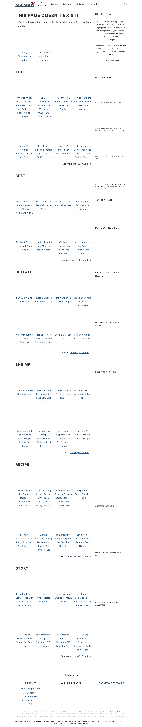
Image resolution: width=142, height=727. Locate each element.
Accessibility (30, 700)
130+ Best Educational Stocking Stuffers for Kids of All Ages (82, 642)
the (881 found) (81, 164)
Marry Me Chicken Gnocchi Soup (109, 157)
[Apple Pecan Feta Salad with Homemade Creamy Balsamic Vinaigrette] (104, 180)
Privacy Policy (30, 689)
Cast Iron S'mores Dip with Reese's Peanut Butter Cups (109, 129)
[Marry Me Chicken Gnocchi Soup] (104, 152)
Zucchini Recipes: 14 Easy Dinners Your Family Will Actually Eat (43, 542)
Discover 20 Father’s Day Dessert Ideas (63, 150)
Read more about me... (110, 61)
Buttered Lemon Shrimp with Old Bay (82, 394)
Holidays (80, 4)
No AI (30, 704)
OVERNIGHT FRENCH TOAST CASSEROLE (107, 603)
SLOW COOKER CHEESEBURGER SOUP (108, 554)
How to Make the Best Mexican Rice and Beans (43, 246)
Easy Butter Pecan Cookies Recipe (82, 494)
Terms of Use (30, 697)
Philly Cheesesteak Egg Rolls (24, 56)
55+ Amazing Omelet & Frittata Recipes (63, 598)
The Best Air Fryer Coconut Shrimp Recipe (82, 435)
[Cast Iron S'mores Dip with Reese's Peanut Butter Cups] (104, 124)
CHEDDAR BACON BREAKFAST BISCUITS (107, 274)
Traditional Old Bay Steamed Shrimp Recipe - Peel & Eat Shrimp (24, 438)
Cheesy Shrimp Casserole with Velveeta (63, 394)
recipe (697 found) (79, 556)
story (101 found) (80, 656)
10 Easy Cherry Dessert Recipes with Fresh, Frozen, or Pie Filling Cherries (43, 498)
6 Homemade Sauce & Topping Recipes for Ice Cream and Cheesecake (63, 498)
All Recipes (42, 4)
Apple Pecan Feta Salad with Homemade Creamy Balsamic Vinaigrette (110, 186)
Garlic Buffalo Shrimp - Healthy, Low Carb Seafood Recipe (44, 438)
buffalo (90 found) (79, 352)
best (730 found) (80, 260)
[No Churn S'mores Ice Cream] (104, 98)
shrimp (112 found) (79, 452)
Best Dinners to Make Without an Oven (43, 205)
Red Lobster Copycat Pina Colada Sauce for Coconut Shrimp (63, 438)
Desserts (67, 4)
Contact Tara (112, 683)
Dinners (55, 4)
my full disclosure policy (108, 711)
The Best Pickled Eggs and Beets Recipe (24, 246)
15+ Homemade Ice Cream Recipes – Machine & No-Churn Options (24, 498)
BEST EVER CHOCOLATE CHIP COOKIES (108, 324)
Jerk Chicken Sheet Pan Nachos (44, 56)
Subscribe (94, 4)
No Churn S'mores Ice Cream (109, 102)
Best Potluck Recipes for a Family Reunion (82, 205)
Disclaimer (30, 693)
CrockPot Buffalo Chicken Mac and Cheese (82, 302)
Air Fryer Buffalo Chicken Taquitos (24, 339)
